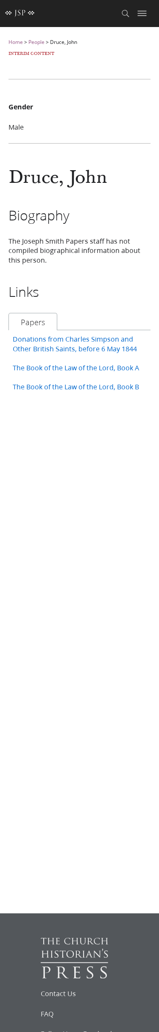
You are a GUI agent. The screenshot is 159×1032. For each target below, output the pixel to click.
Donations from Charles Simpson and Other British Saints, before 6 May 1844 (75, 343)
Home (15, 42)
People (36, 42)
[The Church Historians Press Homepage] (74, 975)
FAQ (47, 1013)
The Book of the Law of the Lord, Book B (76, 386)
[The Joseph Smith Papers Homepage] (20, 13)
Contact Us (58, 993)
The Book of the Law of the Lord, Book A (76, 367)
